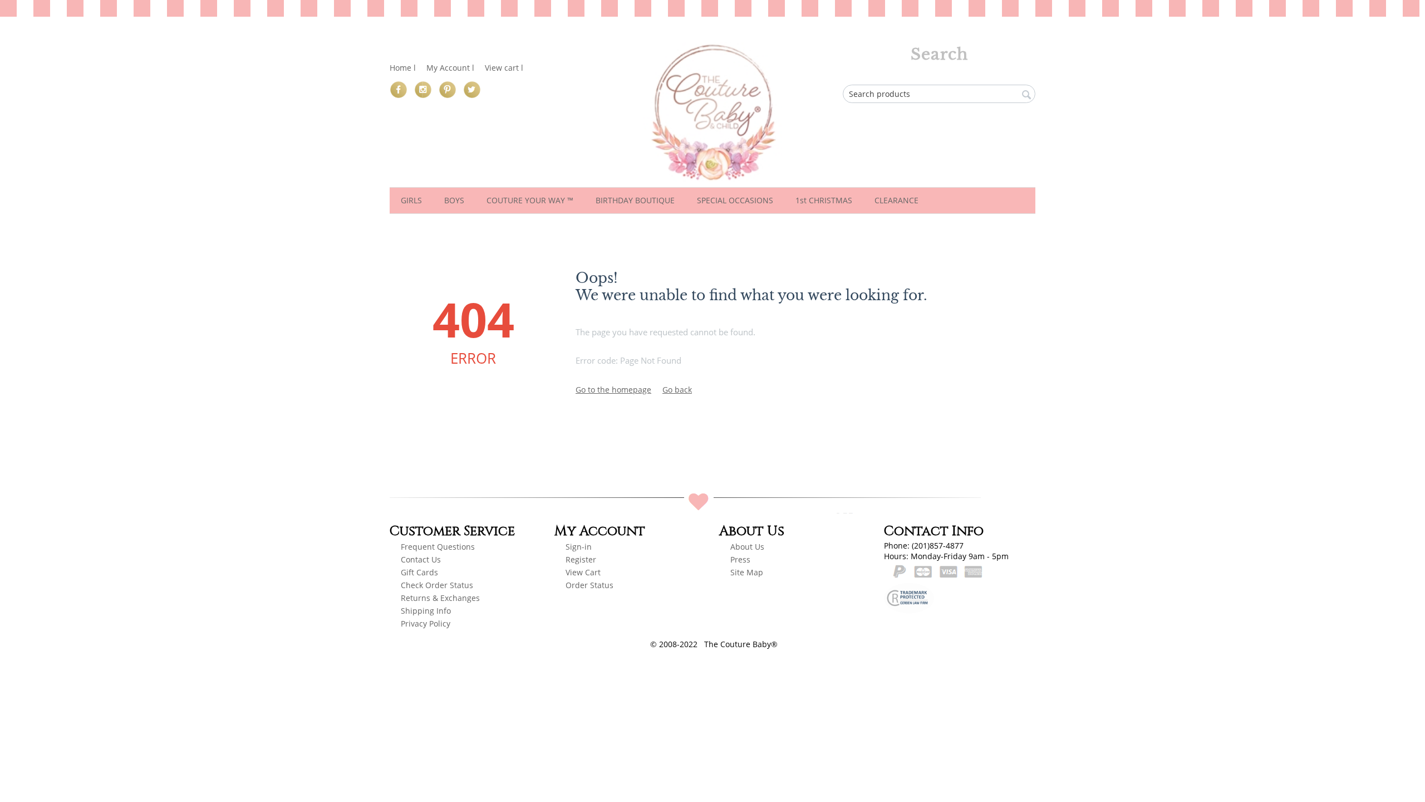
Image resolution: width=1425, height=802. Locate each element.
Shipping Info (426, 610)
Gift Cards (419, 572)
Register (582, 559)
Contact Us (421, 559)
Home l (403, 67)
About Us (747, 546)
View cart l (504, 67)
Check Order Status (437, 585)
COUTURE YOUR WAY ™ (530, 200)
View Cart (583, 572)
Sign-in (579, 546)
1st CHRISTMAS (823, 200)
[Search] (1027, 94)
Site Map (746, 572)
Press (740, 559)
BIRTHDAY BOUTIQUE (635, 200)
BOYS (454, 200)
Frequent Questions (438, 546)
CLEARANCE (896, 200)
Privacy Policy (425, 623)
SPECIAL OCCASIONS (735, 200)
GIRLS (411, 200)
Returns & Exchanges (440, 598)
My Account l (450, 67)
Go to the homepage (613, 389)
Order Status (589, 585)
